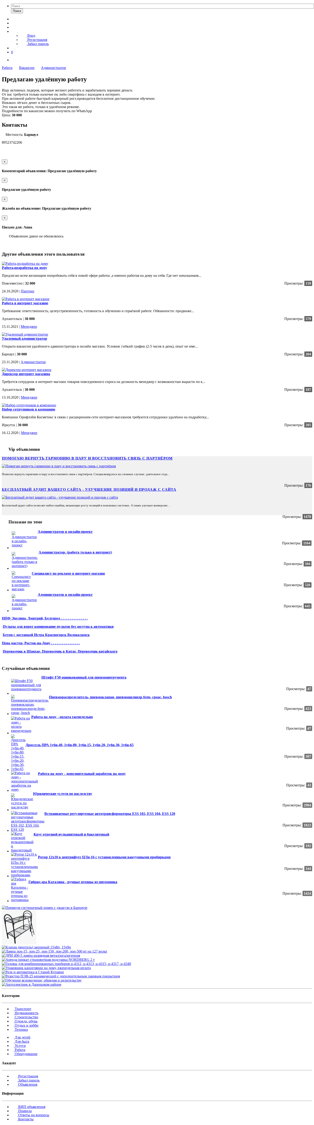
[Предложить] (4, 244)
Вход (30, 35)
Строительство (26, 1017)
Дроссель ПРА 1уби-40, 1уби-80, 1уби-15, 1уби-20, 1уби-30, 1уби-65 (80, 745)
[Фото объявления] (12, 27)
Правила (24, 1111)
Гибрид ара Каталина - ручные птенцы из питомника (73, 882)
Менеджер (29, 326)
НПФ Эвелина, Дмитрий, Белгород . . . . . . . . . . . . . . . (45, 618)
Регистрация (36, 40)
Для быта (21, 1041)
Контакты (25, 1119)
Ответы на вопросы (33, 1115)
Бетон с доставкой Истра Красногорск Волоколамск (46, 635)
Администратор (53, 68)
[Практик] (5, 482)
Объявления (27, 1084)
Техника (21, 1029)
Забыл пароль (37, 44)
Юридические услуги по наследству (62, 794)
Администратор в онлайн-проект (65, 532)
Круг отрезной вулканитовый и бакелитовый (71, 834)
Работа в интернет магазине (25, 303)
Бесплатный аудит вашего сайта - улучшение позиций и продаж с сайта (89, 489)
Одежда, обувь (25, 1021)
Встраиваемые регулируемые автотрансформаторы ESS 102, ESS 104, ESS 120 (109, 814)
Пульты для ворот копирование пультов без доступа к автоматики (58, 626)
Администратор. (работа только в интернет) (75, 552)
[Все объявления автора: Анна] (6, 153)
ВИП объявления (31, 1107)
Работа (7, 68)
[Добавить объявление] (12, 19)
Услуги (20, 1046)
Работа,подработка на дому (24, 268)
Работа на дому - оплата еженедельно (62, 717)
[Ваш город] (12, 48)
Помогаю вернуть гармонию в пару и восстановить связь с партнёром (87, 458)
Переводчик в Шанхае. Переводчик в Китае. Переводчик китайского (60, 651)
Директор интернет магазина (26, 374)
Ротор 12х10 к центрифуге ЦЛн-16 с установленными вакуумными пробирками (104, 857)
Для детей (22, 1037)
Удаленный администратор (24, 338)
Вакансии (26, 68)
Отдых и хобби (26, 1025)
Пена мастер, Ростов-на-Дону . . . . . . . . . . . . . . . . (41, 643)
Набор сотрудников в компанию (28, 409)
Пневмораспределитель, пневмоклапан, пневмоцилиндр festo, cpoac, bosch (110, 697)
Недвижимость (26, 1013)
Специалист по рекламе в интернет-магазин (68, 573)
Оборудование (25, 1054)
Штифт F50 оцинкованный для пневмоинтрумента (83, 677)
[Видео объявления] (12, 23)
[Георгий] (5, 513)
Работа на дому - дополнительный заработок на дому (82, 774)
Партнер (27, 291)
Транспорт (22, 1009)
